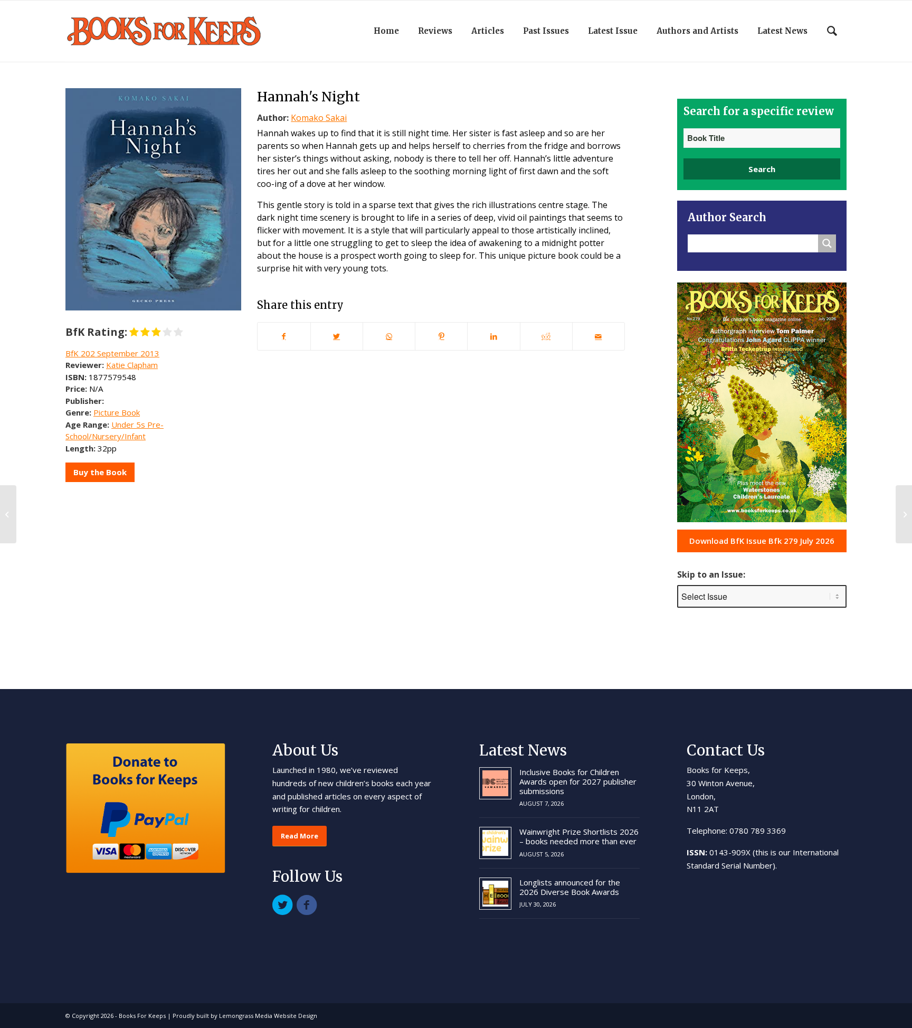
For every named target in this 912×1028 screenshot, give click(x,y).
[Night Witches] (8, 514)
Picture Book (116, 412)
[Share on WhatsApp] (389, 336)
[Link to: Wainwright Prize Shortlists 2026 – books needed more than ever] (495, 843)
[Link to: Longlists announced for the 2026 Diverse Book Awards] (495, 894)
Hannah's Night (308, 96)
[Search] (832, 31)
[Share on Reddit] (546, 336)
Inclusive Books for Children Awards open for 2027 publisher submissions (577, 781)
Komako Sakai (319, 118)
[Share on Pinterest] (441, 336)
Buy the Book (100, 472)
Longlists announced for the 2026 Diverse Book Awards (569, 887)
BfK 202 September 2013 (112, 353)
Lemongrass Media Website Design (268, 1016)
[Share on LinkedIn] (493, 336)
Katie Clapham (132, 365)
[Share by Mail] (598, 336)
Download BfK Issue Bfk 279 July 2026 (761, 540)
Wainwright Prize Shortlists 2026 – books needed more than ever (579, 836)
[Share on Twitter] (337, 336)
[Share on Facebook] (284, 336)
